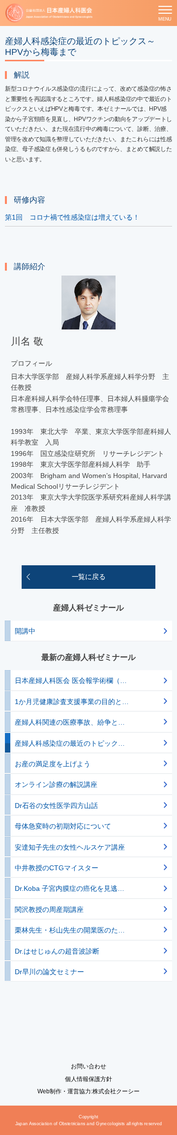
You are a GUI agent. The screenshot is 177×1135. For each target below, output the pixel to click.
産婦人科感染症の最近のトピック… (70, 743)
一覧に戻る (89, 576)
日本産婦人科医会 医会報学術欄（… (71, 680)
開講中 (25, 631)
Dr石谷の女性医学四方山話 (56, 805)
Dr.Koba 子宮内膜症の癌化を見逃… (69, 888)
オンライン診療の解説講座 (56, 784)
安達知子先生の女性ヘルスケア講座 (70, 847)
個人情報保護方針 (88, 1079)
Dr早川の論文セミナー (49, 972)
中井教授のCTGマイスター (56, 868)
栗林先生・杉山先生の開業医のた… (70, 930)
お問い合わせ (88, 1066)
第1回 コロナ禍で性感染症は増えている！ (72, 217)
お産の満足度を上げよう (52, 764)
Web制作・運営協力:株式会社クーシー (88, 1091)
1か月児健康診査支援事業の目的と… (72, 702)
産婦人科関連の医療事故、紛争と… (70, 722)
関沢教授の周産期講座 (49, 909)
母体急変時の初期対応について (63, 826)
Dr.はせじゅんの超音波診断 (57, 951)
